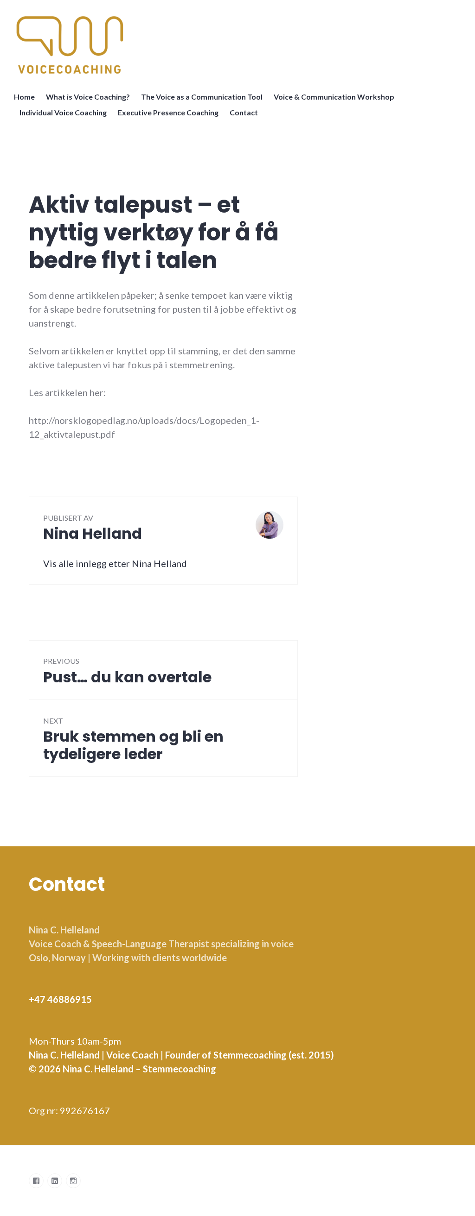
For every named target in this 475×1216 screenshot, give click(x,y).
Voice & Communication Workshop (334, 96)
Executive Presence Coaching (168, 112)
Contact (244, 112)
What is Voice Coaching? (88, 96)
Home (24, 96)
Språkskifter (274, 117)
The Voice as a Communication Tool (202, 96)
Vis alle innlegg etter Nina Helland (115, 563)
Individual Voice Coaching (63, 112)
